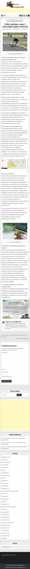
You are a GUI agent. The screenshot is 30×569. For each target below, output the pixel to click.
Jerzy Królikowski (7, 29)
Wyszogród (4, 535)
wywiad (3, 538)
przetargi (4, 512)
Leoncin (3, 493)
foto (3, 470)
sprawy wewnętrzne (7, 522)
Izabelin (4, 486)
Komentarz (5, 352)
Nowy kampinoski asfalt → (23, 338)
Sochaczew (4, 520)
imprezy (14, 20)
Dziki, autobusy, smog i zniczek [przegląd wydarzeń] (15, 25)
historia (3, 480)
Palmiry (3, 509)
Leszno (3, 496)
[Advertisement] (15, 11)
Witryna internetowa (7, 376)
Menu (4, 15)
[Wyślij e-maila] (24, 15)
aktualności (10, 20)
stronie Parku (15, 94)
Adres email (5, 372)
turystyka (4, 530)
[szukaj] (29, 15)
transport (20, 21)
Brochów (4, 465)
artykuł (3, 459)
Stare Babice (5, 525)
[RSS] (26, 15)
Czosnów (4, 467)
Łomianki (12, 21)
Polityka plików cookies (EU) (8, 555)
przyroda (16, 21)
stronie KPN (23, 262)
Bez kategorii (5, 462)
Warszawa (4, 533)
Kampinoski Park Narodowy (9, 491)
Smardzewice (5, 517)
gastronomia (5, 475)
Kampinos (4, 488)
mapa (3, 501)
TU (19, 108)
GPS (3, 478)
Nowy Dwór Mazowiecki (8, 506)
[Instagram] (22, 15)
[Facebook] (20, 15)
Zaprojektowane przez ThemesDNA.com (15, 567)
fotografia (4, 472)
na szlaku (4, 504)
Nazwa (4, 369)
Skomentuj (24, 29)
